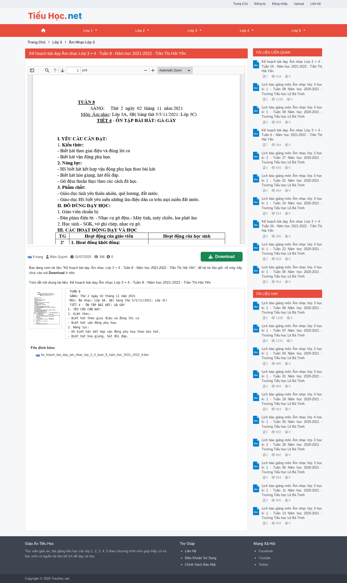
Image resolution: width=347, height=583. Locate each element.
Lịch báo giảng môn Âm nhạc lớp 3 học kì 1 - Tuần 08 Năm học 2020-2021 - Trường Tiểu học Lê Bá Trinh (292, 89)
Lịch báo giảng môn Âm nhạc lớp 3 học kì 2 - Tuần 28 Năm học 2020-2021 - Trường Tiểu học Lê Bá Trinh (292, 444)
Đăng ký (260, 4)
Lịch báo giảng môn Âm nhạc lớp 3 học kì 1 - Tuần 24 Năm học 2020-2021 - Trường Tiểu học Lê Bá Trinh (292, 203)
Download (225, 256)
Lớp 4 (244, 30)
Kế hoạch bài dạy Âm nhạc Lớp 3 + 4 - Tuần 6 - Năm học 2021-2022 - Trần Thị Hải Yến (292, 134)
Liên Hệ (190, 551)
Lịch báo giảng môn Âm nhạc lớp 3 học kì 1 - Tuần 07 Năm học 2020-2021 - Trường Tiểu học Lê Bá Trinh (292, 330)
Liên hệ (315, 4)
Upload (299, 4)
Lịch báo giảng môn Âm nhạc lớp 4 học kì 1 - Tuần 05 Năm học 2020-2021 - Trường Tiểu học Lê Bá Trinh (292, 421)
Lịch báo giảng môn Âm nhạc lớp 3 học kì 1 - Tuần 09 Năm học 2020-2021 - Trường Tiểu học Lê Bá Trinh (292, 111)
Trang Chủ (240, 4)
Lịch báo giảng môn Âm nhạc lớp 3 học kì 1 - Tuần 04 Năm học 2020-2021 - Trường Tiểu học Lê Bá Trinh (292, 353)
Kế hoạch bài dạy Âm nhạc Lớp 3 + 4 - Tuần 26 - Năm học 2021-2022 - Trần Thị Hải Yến (292, 226)
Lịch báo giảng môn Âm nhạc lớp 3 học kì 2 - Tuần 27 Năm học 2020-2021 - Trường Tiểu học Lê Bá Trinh (292, 157)
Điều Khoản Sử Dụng (200, 558)
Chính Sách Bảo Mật (200, 564)
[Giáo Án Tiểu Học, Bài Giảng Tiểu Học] (65, 15)
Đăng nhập (280, 4)
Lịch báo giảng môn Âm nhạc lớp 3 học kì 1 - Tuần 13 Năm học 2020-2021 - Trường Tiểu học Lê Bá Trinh (292, 513)
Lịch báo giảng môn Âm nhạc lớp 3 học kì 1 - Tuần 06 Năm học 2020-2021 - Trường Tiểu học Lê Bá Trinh (292, 271)
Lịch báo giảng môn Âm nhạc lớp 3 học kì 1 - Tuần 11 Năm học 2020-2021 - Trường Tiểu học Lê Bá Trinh (292, 490)
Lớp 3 (192, 30)
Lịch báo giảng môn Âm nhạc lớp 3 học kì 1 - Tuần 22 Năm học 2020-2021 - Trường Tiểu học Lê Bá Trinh (292, 248)
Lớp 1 (88, 30)
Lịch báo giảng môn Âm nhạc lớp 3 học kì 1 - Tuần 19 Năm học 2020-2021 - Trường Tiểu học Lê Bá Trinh (292, 398)
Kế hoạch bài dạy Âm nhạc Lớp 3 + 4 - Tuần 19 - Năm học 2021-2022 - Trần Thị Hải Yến (292, 66)
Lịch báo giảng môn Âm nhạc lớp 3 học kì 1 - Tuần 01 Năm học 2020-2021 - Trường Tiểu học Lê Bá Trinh (292, 180)
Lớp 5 (296, 30)
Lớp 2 (140, 30)
